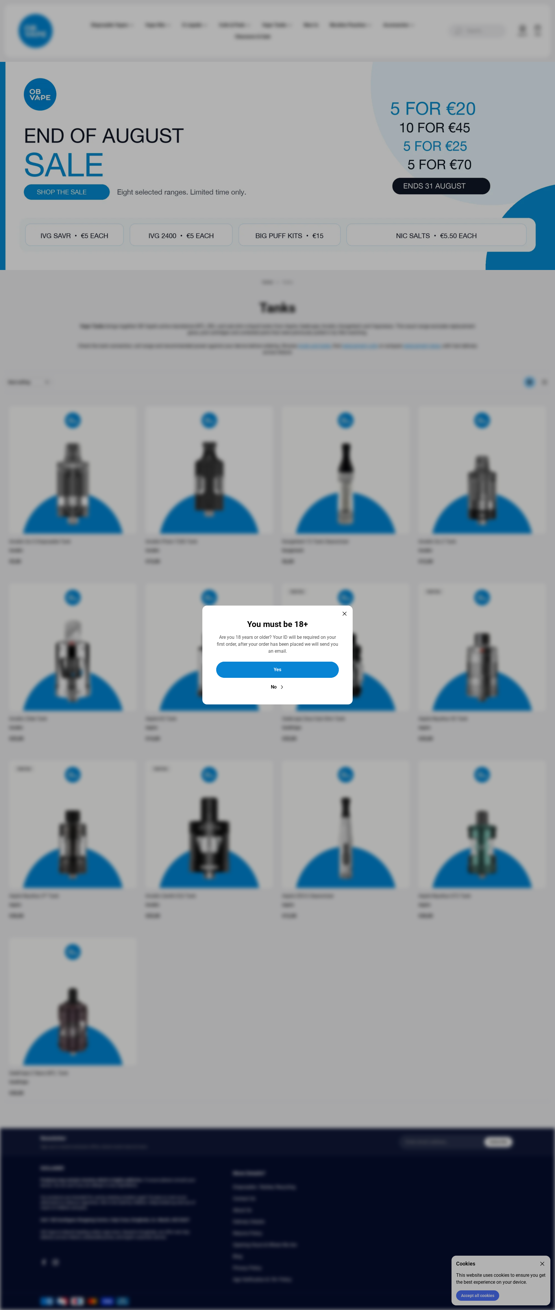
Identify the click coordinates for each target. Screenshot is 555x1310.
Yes (277, 669)
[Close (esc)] (344, 613)
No (274, 687)
